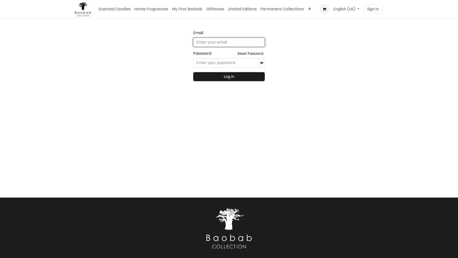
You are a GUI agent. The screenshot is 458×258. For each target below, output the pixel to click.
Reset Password (250, 53)
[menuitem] (114, 9)
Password (202, 53)
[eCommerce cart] (324, 9)
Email (198, 33)
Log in (229, 76)
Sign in (373, 9)
